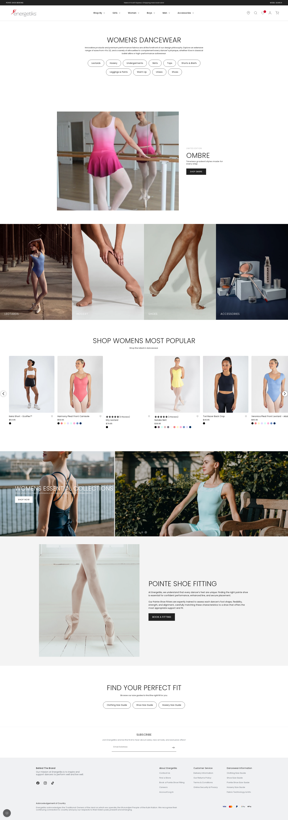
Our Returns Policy (202, 777)
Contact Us (164, 773)
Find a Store (165, 777)
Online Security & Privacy (206, 787)
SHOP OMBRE (196, 171)
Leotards (96, 63)
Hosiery (113, 63)
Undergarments (135, 63)
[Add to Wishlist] (52, 416)
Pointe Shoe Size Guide (238, 782)
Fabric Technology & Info (239, 792)
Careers (163, 787)
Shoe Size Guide (144, 705)
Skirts (155, 63)
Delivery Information (203, 773)
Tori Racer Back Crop (214, 416)
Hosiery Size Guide (171, 705)
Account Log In (166, 792)
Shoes (175, 71)
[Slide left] (3, 393)
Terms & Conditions (203, 782)
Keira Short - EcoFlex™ (20, 416)
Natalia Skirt (166, 418)
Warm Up (142, 71)
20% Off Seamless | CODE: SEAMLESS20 (142, 2)
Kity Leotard (118, 418)
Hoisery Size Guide (236, 787)
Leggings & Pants (119, 71)
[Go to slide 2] (146, 532)
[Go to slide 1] (142, 532)
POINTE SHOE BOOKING (15, 3)
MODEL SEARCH (276, 3)
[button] (255, 13)
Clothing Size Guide (117, 705)
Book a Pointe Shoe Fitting (171, 782)
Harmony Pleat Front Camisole (73, 416)
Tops (169, 63)
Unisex (159, 71)
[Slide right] (284, 393)
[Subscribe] (173, 747)
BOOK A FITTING (161, 617)
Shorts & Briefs (189, 63)
